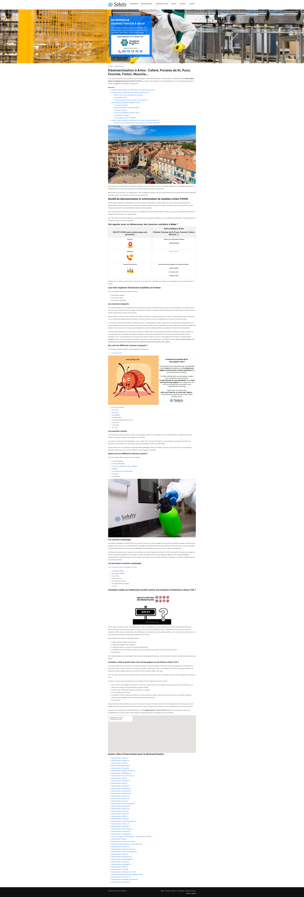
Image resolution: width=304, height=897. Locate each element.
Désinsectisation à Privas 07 (119, 801)
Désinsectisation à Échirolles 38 (120, 877)
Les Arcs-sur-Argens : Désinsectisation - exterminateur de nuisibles (131, 836)
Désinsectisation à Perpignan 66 (121, 864)
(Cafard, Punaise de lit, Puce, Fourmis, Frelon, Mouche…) (131, 100)
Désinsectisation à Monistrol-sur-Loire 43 (123, 872)
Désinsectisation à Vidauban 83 (120, 831)
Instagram (181, 891)
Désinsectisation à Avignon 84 (120, 760)
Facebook (174, 891)
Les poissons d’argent (117, 407)
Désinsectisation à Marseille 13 (120, 781)
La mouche (114, 474)
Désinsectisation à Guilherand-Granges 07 (123, 821)
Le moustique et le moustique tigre (122, 471)
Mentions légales (191, 893)
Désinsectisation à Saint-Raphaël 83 (122, 859)
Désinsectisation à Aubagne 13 (120, 786)
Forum (193, 891)
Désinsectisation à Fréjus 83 (119, 854)
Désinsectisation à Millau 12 (119, 816)
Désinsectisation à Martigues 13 (120, 765)
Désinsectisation (119, 66)
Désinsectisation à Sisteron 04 (120, 808)
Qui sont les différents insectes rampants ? (127, 107)
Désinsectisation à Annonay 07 (120, 862)
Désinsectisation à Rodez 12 (119, 867)
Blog (162, 891)
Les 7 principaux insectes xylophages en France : (122, 567)
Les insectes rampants (121, 105)
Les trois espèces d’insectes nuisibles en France (125, 102)
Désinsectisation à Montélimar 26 (121, 793)
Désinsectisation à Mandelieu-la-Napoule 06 (124, 879)
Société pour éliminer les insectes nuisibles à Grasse (126, 874)
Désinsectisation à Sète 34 (119, 783)
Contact (192, 4)
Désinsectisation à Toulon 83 (120, 811)
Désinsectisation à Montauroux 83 (121, 856)
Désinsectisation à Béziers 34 (120, 798)
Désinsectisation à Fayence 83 (120, 846)
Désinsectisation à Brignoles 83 (120, 806)
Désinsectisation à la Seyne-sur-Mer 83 (123, 803)
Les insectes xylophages (121, 115)
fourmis (116, 412)
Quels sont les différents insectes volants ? (127, 112)
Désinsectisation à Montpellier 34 (121, 773)
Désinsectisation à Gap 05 (119, 839)
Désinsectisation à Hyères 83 (120, 819)
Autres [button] (174, 4)
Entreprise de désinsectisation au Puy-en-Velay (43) (126, 844)
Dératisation (134, 4)
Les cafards (115, 410)
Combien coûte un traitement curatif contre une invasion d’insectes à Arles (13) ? (135, 120)
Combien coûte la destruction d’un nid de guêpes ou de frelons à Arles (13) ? (137, 123)
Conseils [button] (182, 4)
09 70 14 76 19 (132, 51)
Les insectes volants (120, 110)
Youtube (167, 891)
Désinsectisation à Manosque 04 (121, 788)
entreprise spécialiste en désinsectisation (139, 281)
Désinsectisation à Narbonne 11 (120, 826)
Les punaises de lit (116, 353)
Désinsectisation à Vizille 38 (119, 869)
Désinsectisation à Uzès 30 (119, 763)
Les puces (114, 427)
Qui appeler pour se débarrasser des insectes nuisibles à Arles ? (130, 92)
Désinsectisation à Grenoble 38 (120, 882)
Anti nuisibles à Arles (120, 97)
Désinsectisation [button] (146, 4)
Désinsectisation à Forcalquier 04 (121, 791)
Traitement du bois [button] (162, 4)
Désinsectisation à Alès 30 (119, 778)
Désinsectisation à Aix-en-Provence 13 (122, 776)
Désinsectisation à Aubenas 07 (120, 796)
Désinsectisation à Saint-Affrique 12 (122, 829)
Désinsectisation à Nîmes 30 (119, 758)
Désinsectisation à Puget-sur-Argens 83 (123, 849)
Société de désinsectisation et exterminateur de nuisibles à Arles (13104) (133, 90)
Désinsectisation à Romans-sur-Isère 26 (123, 841)
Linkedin (187, 891)
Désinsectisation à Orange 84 (120, 768)
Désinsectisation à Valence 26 (120, 824)
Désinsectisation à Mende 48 (120, 813)
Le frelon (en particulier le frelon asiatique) (124, 466)
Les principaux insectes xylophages (125, 118)
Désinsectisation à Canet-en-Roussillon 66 (124, 851)
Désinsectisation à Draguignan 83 (121, 834)
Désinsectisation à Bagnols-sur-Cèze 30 (123, 770)
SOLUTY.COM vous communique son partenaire (129, 95)
